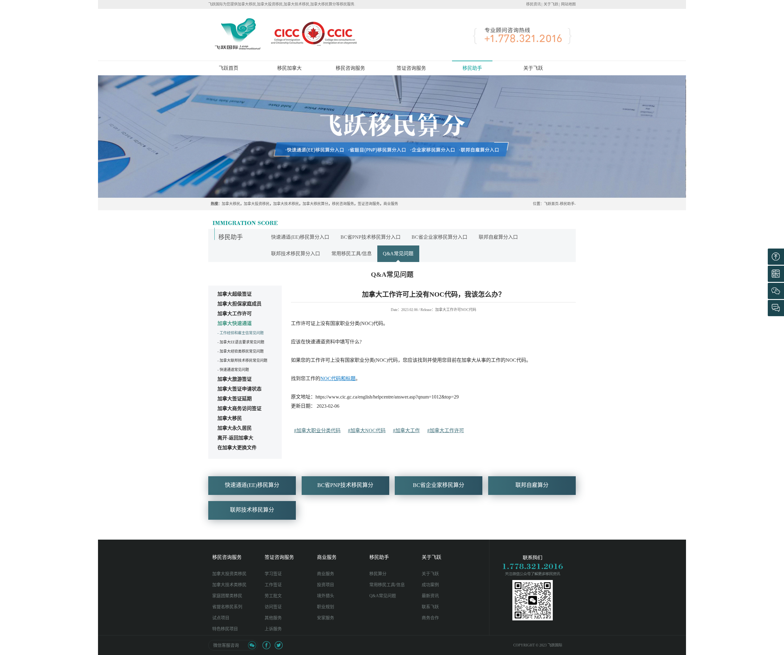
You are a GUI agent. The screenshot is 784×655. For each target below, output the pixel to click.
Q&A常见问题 (398, 253)
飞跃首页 (228, 68)
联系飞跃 (430, 606)
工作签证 (273, 584)
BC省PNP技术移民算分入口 (371, 237)
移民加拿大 (289, 68)
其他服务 (273, 618)
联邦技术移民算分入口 (295, 253)
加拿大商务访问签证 (239, 408)
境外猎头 (325, 595)
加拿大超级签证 (234, 294)
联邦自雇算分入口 (498, 237)
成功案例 (430, 584)
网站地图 (568, 4)
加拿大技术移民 (286, 204)
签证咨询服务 (369, 204)
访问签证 (273, 606)
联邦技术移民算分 (252, 510)
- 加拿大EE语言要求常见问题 (240, 342)
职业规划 (325, 606)
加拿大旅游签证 (234, 379)
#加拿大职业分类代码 (317, 430)
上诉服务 (273, 629)
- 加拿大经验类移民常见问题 (240, 351)
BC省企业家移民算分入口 (439, 237)
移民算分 (377, 573)
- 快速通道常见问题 (233, 370)
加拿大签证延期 (234, 398)
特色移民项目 (225, 629)
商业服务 (390, 204)
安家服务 (325, 618)
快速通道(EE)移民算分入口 (300, 237)
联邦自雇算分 (531, 485)
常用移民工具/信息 (351, 253)
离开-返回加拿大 (235, 437)
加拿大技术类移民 (229, 584)
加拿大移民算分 (315, 204)
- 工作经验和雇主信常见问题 (240, 333)
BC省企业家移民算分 (438, 485)
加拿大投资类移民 (229, 573)
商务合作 (430, 618)
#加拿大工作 (406, 430)
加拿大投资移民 (257, 204)
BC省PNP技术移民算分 (345, 485)
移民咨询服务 (343, 204)
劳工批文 (273, 595)
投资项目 (325, 584)
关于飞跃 (551, 4)
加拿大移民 (231, 204)
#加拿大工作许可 (445, 430)
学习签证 (273, 573)
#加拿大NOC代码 (367, 430)
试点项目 (220, 618)
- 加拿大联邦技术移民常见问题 (242, 360)
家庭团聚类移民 (227, 595)
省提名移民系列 (227, 606)
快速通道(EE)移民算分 (252, 485)
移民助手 (567, 204)
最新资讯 (430, 595)
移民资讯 (533, 4)
